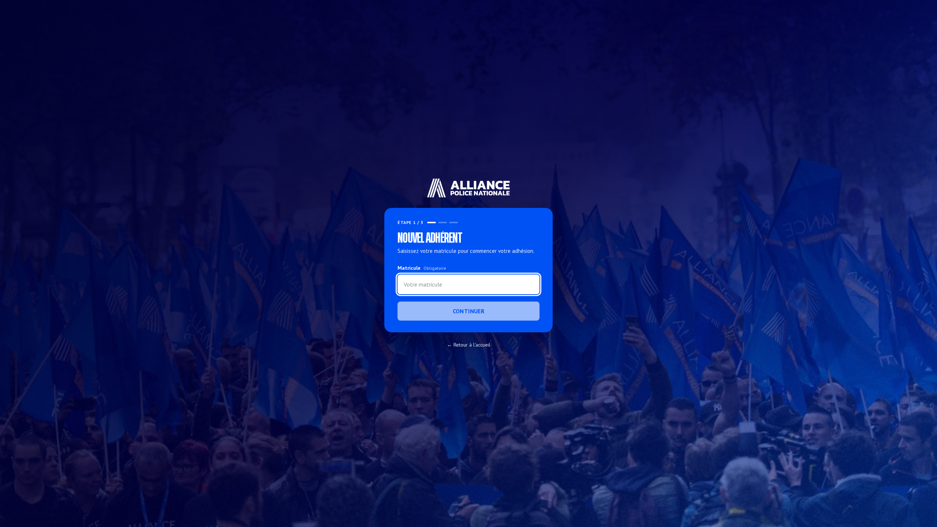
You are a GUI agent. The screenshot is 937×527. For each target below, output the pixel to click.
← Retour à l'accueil (468, 344)
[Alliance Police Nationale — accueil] (468, 188)
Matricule (421, 268)
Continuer (469, 311)
